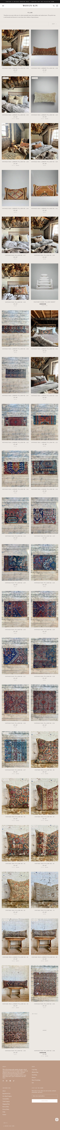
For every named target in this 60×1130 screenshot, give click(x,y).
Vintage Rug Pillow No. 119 (44, 536)
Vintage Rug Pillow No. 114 (15, 536)
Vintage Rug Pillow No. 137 (15, 770)
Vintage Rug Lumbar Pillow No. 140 (44, 115)
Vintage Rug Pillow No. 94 (15, 816)
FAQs (4, 1112)
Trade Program (6, 1101)
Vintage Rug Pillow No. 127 (15, 676)
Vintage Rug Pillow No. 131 (44, 723)
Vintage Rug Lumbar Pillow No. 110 (15, 442)
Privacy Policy (6, 1109)
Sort (54, 23)
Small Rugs (34, 1075)
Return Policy (6, 1106)
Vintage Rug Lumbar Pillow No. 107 (15, 395)
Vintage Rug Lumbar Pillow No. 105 (44, 348)
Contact (4, 1114)
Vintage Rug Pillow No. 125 (15, 629)
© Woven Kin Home (9, 1126)
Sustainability (6, 1099)
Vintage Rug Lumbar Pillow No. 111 (44, 442)
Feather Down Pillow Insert (44, 302)
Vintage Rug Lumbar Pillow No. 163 (44, 161)
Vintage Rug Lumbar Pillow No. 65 (45, 957)
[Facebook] (3, 1080)
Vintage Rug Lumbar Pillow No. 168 (15, 161)
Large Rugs (34, 1069)
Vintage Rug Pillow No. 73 (45, 910)
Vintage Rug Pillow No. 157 (15, 255)
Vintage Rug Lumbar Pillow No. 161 (44, 208)
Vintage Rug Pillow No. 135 (44, 1004)
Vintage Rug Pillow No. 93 (45, 816)
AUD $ (5, 1122)
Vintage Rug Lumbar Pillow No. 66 (15, 957)
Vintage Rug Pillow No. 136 (15, 1050)
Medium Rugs (35, 1072)
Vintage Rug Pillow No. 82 (15, 910)
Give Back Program (7, 1096)
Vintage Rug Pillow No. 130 (15, 723)
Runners (34, 1077)
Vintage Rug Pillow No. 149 (15, 302)
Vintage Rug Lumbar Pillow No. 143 (15, 115)
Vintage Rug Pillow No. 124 (44, 582)
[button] (43, 304)
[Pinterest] (10, 1080)
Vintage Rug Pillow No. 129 (44, 676)
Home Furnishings (36, 1080)
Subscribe (44, 1100)
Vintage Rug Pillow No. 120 (15, 582)
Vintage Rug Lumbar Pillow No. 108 (44, 395)
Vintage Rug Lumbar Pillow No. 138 (44, 68)
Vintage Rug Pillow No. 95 (45, 770)
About (4, 1091)
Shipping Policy (6, 1104)
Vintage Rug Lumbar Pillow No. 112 (15, 489)
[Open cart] (57, 5)
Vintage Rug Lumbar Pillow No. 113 (44, 489)
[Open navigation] (3, 5)
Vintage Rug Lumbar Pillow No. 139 (15, 68)
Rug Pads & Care (6, 1093)
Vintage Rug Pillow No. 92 (15, 863)
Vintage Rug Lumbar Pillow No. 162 (15, 208)
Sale (33, 1083)
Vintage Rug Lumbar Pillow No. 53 (15, 1004)
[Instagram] (6, 1080)
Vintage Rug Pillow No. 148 (44, 1050)
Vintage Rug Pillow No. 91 (45, 863)
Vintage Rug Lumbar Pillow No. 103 (15, 348)
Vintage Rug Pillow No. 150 (44, 255)
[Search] (54, 5)
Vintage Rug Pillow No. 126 (44, 629)
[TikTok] (13, 1080)
